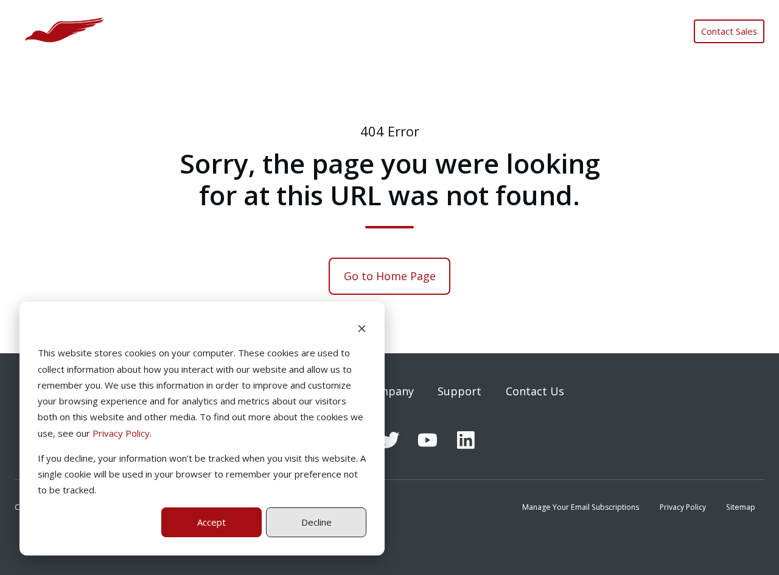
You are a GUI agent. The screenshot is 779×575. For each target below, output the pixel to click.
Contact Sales (729, 31)
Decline (316, 522)
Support (459, 391)
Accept (211, 522)
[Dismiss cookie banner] (361, 328)
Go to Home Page (390, 276)
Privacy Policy (121, 433)
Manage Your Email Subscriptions (580, 507)
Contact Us (535, 391)
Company (389, 391)
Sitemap (740, 507)
